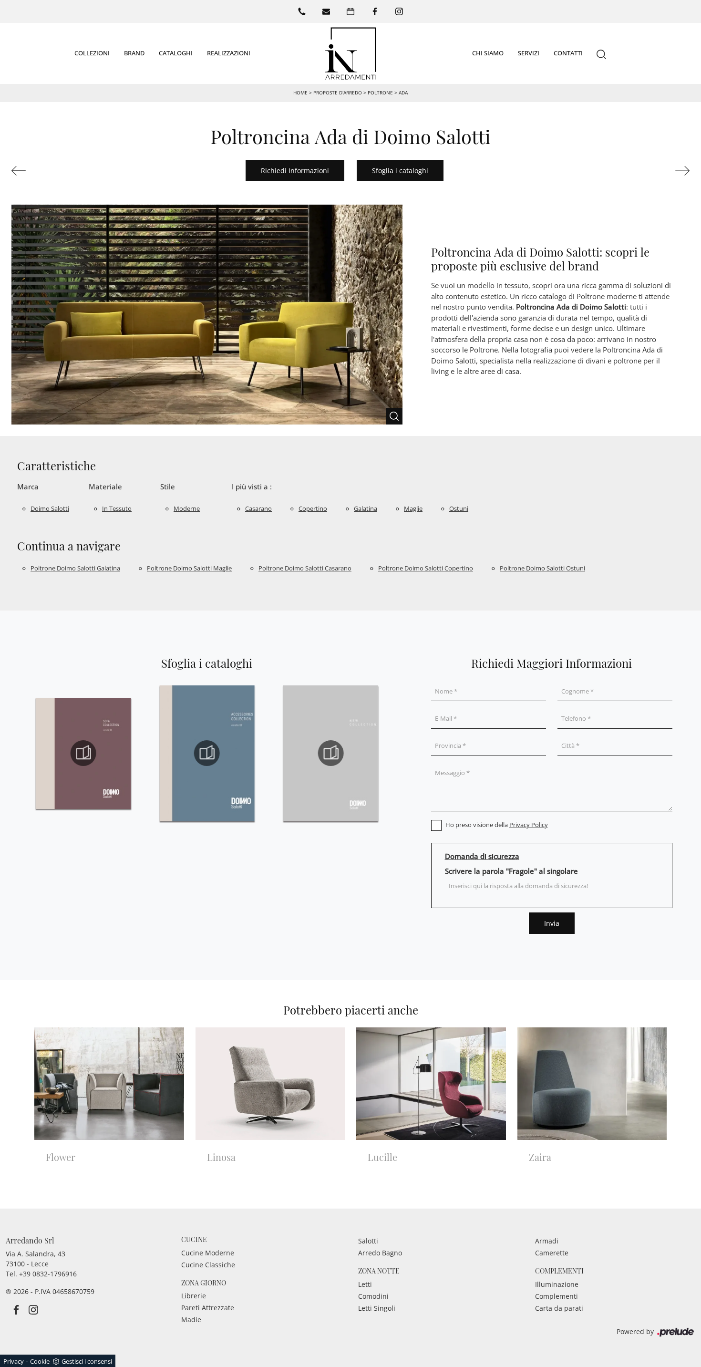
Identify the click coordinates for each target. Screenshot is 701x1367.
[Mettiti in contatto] (326, 11)
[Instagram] (399, 11)
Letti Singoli (376, 1308)
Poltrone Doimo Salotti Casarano (304, 568)
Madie (191, 1319)
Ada (403, 92)
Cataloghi (176, 53)
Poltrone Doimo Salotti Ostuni (542, 568)
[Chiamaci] (301, 11)
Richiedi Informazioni (295, 170)
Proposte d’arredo (337, 92)
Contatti (568, 53)
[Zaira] (63, 171)
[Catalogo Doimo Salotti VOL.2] (83, 753)
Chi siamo (488, 53)
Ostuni (458, 508)
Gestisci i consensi (87, 1361)
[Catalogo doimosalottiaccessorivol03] (207, 753)
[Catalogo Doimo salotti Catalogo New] (330, 753)
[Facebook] (374, 11)
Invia (551, 923)
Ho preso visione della (496, 824)
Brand (134, 53)
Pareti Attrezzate (207, 1307)
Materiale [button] (105, 486)
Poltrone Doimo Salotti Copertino (425, 568)
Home (300, 92)
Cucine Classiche (208, 1264)
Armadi (546, 1240)
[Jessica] (638, 171)
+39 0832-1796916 (48, 1273)
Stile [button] (167, 486)
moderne (187, 508)
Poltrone (380, 92)
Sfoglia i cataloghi (400, 170)
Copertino (313, 508)
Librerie (193, 1295)
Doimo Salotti (50, 508)
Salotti (368, 1240)
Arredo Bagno (380, 1252)
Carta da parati (559, 1308)
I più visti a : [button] (252, 486)
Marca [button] (28, 486)
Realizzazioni (228, 53)
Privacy (13, 1361)
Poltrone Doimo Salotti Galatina (75, 568)
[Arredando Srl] (350, 53)
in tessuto (117, 508)
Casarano (258, 508)
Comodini (373, 1296)
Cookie (40, 1361)
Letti (365, 1284)
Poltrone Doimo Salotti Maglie (189, 568)
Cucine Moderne (207, 1252)
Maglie (413, 508)
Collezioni (92, 53)
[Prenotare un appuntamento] (350, 11)
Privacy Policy (528, 824)
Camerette (551, 1252)
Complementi (556, 1296)
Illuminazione (556, 1284)
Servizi (528, 53)
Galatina (365, 508)
